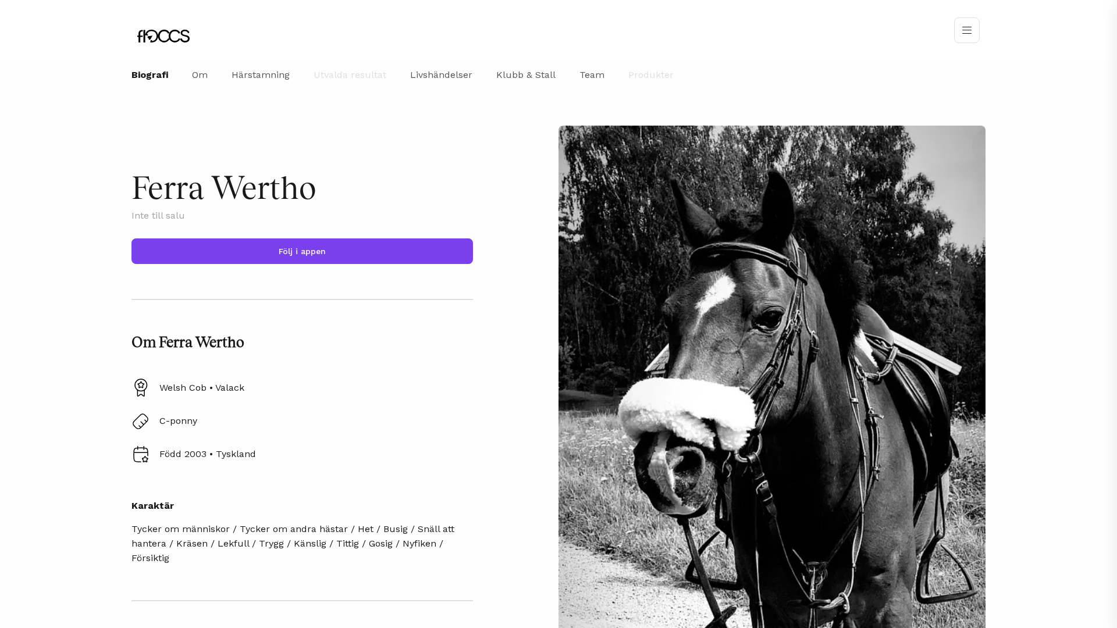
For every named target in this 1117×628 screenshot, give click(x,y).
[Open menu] (967, 30)
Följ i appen (302, 251)
